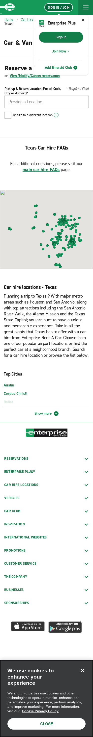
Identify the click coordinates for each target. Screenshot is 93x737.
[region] (46, 698)
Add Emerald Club (58, 67)
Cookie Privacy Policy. (40, 711)
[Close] (83, 670)
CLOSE (46, 724)
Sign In (61, 37)
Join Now (59, 51)
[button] (85, 7)
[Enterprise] (7, 7)
